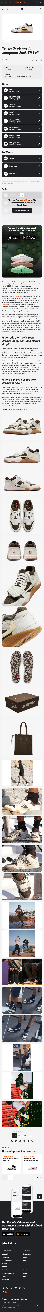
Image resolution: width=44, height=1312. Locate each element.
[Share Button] (32, 60)
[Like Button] (40, 60)
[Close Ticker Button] (40, 3)
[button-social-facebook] (20, 1141)
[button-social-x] (32, 1141)
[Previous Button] (4, 1177)
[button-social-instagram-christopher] (12, 1141)
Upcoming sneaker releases (19, 1151)
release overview (26, 393)
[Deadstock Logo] (22, 9)
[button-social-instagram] (16, 1141)
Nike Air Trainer (11, 331)
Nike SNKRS (24, 391)
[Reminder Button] (36, 60)
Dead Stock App (24, 367)
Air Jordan (15, 296)
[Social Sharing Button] (14, 1135)
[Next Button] (10, 1177)
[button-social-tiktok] (28, 1141)
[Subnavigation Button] (3, 9)
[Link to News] (7, 9)
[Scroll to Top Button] (39, 1196)
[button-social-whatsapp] (24, 1141)
